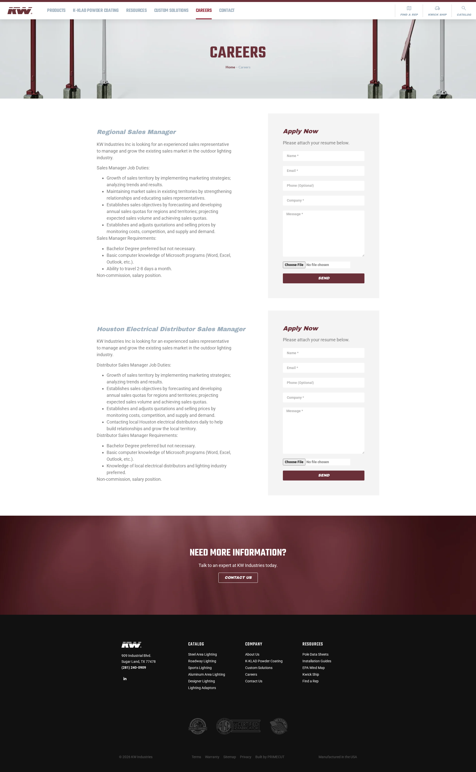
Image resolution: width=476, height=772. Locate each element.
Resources (136, 10)
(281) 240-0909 (133, 667)
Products (56, 10)
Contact (227, 10)
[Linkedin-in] (124, 678)
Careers (204, 10)
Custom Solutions (171, 10)
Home (230, 67)
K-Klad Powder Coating (96, 10)
